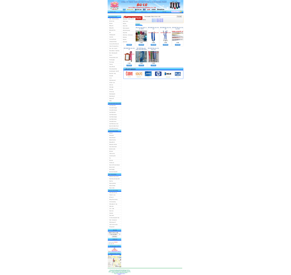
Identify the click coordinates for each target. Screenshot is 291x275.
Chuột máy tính (112, 155)
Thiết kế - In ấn (112, 195)
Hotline (114, 249)
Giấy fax (124, 23)
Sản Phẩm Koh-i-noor (113, 123)
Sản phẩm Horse (112, 121)
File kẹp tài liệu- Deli (113, 57)
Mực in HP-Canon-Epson (114, 164)
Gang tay (111, 213)
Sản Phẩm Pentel (113, 119)
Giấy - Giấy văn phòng (114, 18)
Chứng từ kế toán (113, 41)
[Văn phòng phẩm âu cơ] (114, 248)
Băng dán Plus (112, 30)
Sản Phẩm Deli (112, 112)
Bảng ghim (111, 135)
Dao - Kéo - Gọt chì (113, 48)
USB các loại (112, 153)
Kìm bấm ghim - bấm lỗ (114, 71)
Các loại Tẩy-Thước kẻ (114, 43)
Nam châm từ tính (113, 146)
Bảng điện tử (112, 142)
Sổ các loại (111, 91)
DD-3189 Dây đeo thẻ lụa (153, 28)
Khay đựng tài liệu (113, 68)
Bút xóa (110, 23)
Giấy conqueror (126, 28)
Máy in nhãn (111, 187)
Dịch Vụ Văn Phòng (113, 190)
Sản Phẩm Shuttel (113, 116)
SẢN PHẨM (133, 11)
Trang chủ (113, 11)
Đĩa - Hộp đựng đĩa (113, 53)
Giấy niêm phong (126, 30)
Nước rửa (111, 210)
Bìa (110, 32)
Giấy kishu (125, 41)
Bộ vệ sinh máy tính (113, 171)
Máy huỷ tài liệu (112, 183)
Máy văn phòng (112, 174)
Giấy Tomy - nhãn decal (128, 34)
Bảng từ (111, 133)
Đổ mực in (111, 197)
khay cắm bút (112, 66)
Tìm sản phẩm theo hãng (115, 103)
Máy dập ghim (112, 93)
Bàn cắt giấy (111, 169)
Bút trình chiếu (112, 149)
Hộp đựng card (112, 80)
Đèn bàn (111, 160)
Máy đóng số (112, 96)
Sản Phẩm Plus (112, 105)
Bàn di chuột (112, 167)
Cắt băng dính (112, 34)
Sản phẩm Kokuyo (113, 110)
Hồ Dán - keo (112, 82)
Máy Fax (111, 181)
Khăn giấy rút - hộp (113, 204)
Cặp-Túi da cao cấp (113, 224)
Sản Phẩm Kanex (113, 114)
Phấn (110, 100)
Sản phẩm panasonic (113, 128)
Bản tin (154, 11)
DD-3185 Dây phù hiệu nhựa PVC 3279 (141, 49)
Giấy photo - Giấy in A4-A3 (128, 19)
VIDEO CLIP (143, 11)
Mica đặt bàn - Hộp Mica (114, 50)
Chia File (111, 37)
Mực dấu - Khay (112, 73)
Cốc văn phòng (112, 201)
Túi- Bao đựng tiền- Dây (114, 217)
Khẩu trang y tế (112, 222)
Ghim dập (111, 87)
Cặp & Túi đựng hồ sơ (113, 46)
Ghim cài (111, 84)
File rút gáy (111, 62)
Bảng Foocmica (112, 139)
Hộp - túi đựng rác (113, 220)
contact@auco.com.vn (116, 251)
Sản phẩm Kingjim (113, 107)
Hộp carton (111, 215)
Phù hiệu (111, 89)
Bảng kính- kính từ (113, 144)
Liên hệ (164, 11)
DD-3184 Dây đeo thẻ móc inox (153, 49)
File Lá (110, 55)
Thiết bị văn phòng (113, 130)
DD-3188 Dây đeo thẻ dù (165, 28)
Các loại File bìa (112, 39)
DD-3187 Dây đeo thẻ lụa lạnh (177, 28)
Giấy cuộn (111, 206)
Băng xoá (111, 25)
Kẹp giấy (111, 75)
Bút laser (111, 151)
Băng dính (111, 28)
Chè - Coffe (111, 208)
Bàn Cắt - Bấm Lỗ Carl (114, 126)
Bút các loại (111, 21)
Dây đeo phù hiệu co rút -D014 (141, 28)
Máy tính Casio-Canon (114, 176)
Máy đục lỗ (111, 98)
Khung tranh (111, 226)
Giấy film (124, 39)
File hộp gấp (112, 59)
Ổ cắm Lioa (111, 162)
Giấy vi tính (125, 25)
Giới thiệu (123, 11)
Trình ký (111, 64)
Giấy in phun (125, 21)
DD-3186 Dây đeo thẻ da (129, 49)
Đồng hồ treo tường (113, 199)
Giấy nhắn (125, 32)
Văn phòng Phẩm (113, 16)
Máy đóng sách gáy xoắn (114, 178)
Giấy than (125, 37)
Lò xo (110, 78)
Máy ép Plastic (112, 185)
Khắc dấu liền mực (113, 192)
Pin (110, 158)
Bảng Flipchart (112, 137)
